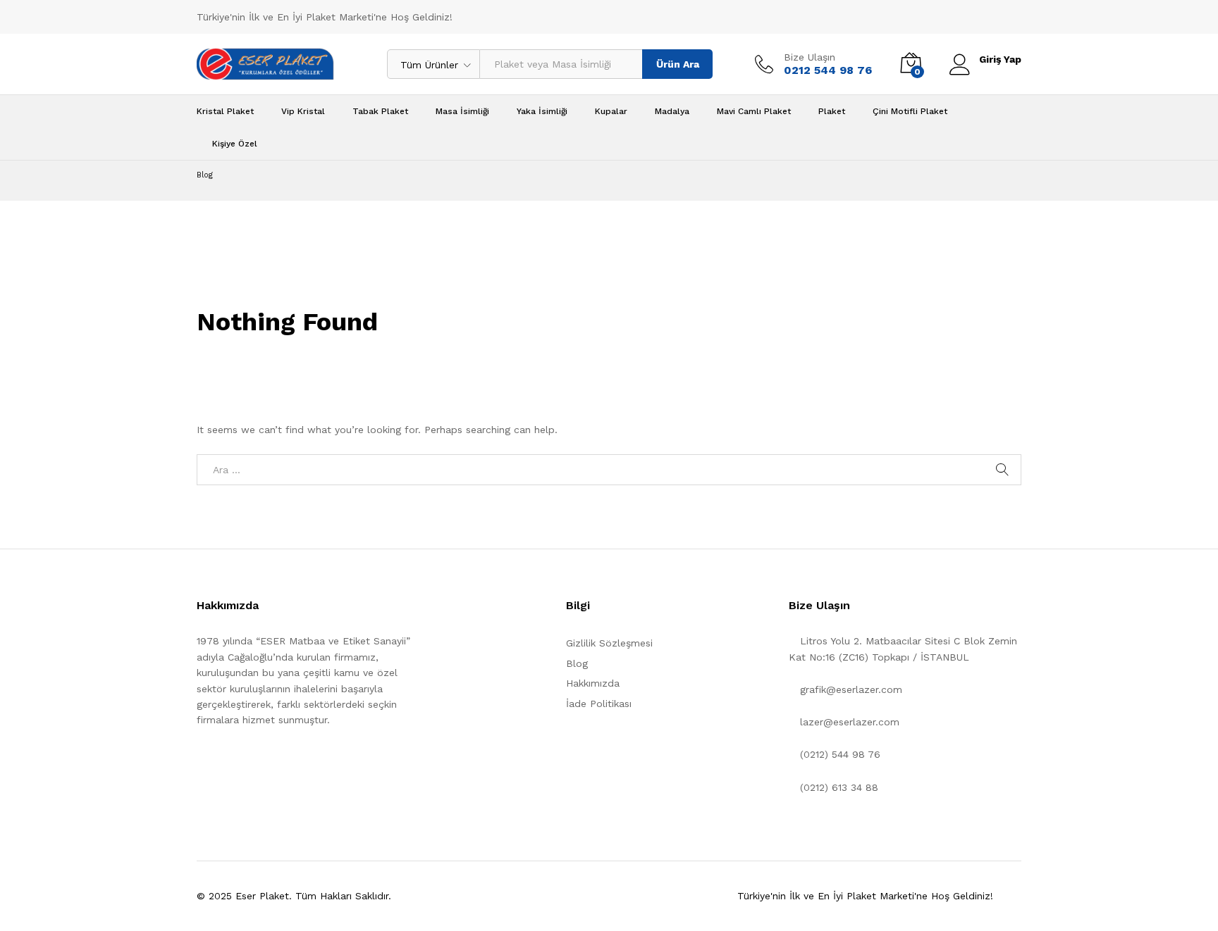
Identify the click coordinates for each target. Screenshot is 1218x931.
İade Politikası (599, 703)
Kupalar (611, 111)
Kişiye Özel (234, 143)
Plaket (831, 111)
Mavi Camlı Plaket (754, 111)
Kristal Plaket (225, 111)
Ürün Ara (677, 64)
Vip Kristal (303, 111)
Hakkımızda (593, 683)
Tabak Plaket (380, 111)
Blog (577, 663)
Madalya (672, 111)
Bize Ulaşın (809, 57)
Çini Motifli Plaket (910, 111)
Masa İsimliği (462, 111)
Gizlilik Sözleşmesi (609, 643)
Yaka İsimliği (542, 111)
